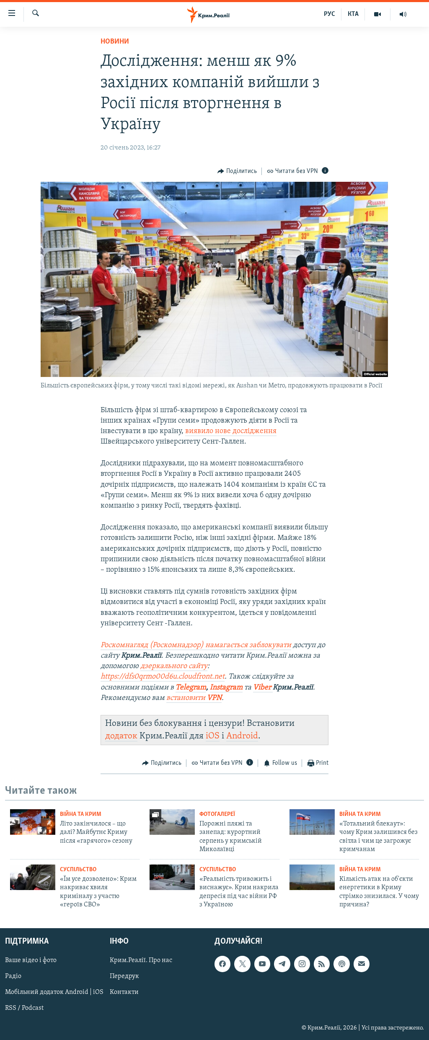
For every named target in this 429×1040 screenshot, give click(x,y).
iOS (213, 736)
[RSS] (322, 964)
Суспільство (78, 870)
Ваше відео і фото (31, 960)
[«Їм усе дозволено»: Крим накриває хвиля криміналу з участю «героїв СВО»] (32, 877)
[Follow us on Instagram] (302, 964)
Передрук (124, 976)
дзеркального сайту (173, 666)
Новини (115, 42)
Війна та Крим (80, 814)
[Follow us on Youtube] (262, 964)
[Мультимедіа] (377, 14)
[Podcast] (341, 964)
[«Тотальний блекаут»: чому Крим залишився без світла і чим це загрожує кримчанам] (312, 822)
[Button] (237, 171)
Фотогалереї (217, 814)
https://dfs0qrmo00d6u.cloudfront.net (163, 677)
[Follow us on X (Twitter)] (242, 964)
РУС (329, 14)
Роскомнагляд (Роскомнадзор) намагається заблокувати (196, 645)
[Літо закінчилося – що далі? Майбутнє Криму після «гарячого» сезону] (32, 822)
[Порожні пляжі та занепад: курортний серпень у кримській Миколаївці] (172, 822)
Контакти (124, 992)
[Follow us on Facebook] (222, 964)
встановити (194, 698)
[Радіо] (403, 14)
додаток (121, 736)
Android (242, 736)
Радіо (13, 976)
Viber (263, 688)
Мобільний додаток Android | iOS (54, 992)
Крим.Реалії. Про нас (141, 960)
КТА (353, 14)
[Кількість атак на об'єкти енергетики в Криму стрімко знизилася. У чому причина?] (312, 877)
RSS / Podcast (24, 1008)
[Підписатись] (362, 964)
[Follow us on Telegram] (282, 964)
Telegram (191, 688)
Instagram (226, 688)
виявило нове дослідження (231, 431)
